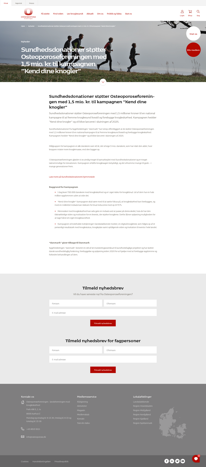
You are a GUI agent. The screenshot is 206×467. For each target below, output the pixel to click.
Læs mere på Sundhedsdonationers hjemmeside (72, 176)
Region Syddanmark (142, 423)
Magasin (81, 410)
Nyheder (31, 25)
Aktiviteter (82, 405)
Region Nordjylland (142, 414)
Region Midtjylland (142, 410)
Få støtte (45, 13)
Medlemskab (83, 414)
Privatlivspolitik (62, 461)
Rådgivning (82, 401)
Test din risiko (83, 423)
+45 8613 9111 (33, 429)
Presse (31, 3)
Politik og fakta (114, 13)
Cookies (24, 461)
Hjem (23, 25)
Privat (6, 3)
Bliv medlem (193, 49)
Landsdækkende (141, 401)
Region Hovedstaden (143, 405)
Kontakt (80, 418)
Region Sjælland (140, 418)
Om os (100, 13)
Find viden (58, 13)
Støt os (193, 33)
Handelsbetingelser (42, 461)
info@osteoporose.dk (36, 436)
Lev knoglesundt (75, 13)
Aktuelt (90, 13)
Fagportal (18, 3)
